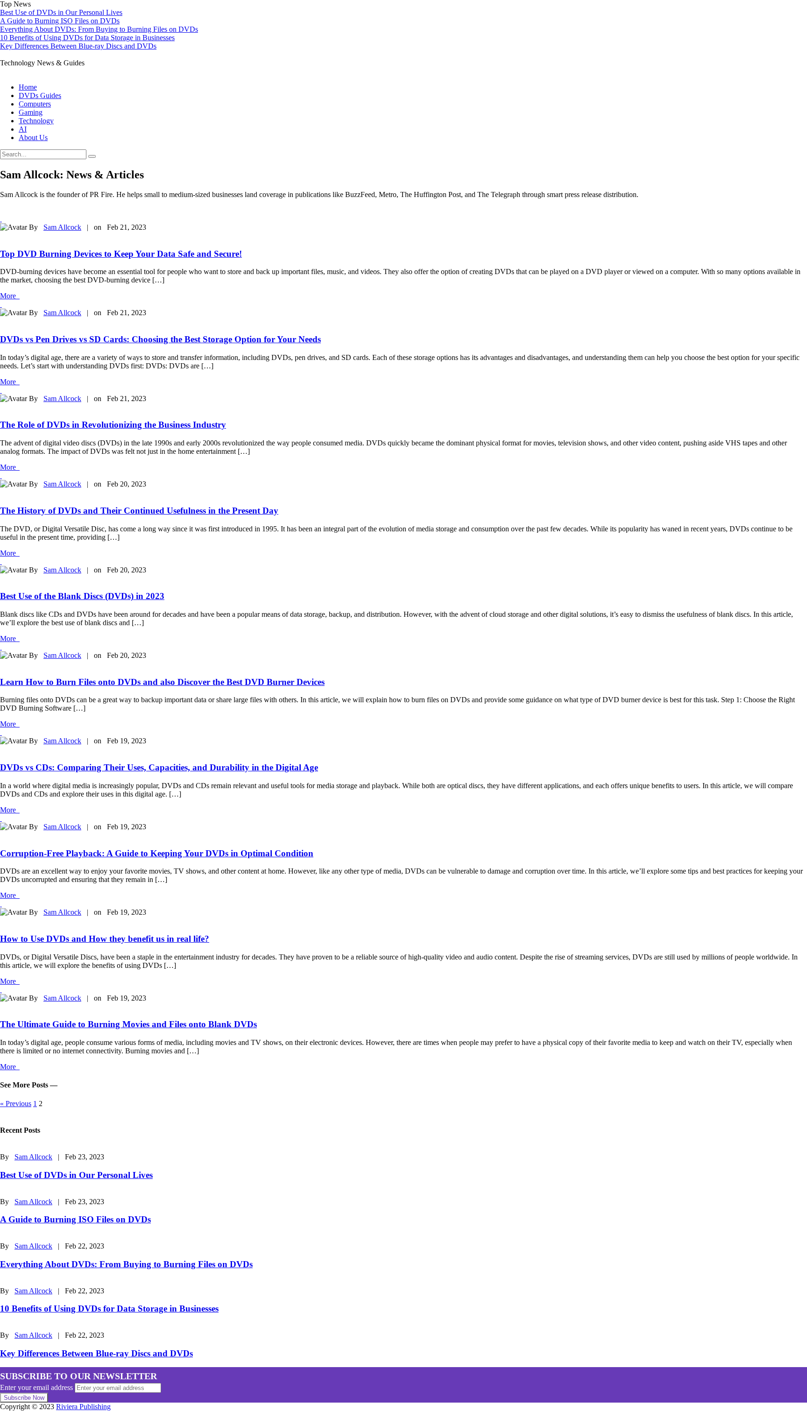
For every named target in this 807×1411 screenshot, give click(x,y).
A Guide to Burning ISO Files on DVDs (60, 21)
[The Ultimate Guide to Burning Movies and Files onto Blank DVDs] (1, 990)
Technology (36, 121)
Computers (35, 104)
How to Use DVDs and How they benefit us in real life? (104, 939)
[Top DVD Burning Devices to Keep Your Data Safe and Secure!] (1, 219)
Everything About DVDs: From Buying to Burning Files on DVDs (99, 29)
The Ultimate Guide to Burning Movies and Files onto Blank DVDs (128, 1024)
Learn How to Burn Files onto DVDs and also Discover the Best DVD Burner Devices (162, 682)
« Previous (15, 1104)
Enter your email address (36, 1387)
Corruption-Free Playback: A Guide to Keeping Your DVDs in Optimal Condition (156, 853)
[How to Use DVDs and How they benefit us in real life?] (1, 904)
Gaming (30, 112)
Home (28, 87)
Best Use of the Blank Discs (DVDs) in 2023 (82, 596)
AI (23, 129)
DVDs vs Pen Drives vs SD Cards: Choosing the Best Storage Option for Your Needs (160, 339)
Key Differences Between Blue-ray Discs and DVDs (78, 46)
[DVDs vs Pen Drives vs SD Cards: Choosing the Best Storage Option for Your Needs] (1, 304)
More (10, 296)
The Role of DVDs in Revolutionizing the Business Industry (113, 425)
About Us (33, 137)
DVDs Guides (40, 95)
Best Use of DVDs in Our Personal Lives (61, 12)
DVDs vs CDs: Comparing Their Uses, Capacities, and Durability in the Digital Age (159, 767)
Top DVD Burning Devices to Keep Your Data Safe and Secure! (121, 254)
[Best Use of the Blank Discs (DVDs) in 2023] (1, 561)
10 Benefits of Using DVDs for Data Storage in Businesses (87, 38)
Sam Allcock (62, 227)
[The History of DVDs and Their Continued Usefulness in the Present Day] (1, 476)
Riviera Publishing (83, 1407)
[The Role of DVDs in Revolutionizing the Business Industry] (1, 390)
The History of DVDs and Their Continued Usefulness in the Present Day (139, 510)
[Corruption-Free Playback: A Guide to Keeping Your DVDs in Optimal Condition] (1, 818)
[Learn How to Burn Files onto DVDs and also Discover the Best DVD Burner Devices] (1, 647)
